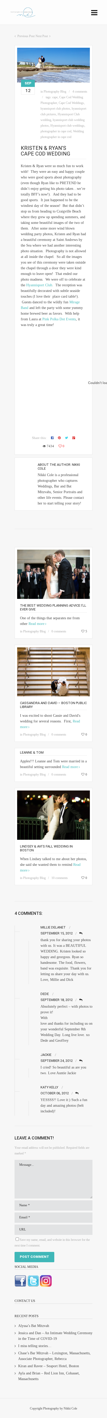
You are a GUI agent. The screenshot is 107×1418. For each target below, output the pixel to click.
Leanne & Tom (32, 752)
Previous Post (26, 36)
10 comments (59, 878)
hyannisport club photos (55, 108)
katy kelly (49, 1087)
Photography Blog (55, 91)
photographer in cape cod (56, 131)
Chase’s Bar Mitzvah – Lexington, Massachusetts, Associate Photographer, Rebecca (54, 1356)
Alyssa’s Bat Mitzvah (33, 1326)
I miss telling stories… (34, 1346)
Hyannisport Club (39, 285)
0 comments (58, 631)
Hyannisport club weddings (67, 125)
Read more (36, 624)
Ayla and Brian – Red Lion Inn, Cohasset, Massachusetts (49, 1376)
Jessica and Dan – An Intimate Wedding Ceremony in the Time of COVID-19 (55, 1336)
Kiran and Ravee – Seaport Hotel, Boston (48, 1366)
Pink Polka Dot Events (59, 319)
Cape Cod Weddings (71, 103)
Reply (81, 933)
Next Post (42, 36)
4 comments (79, 91)
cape (55, 97)
